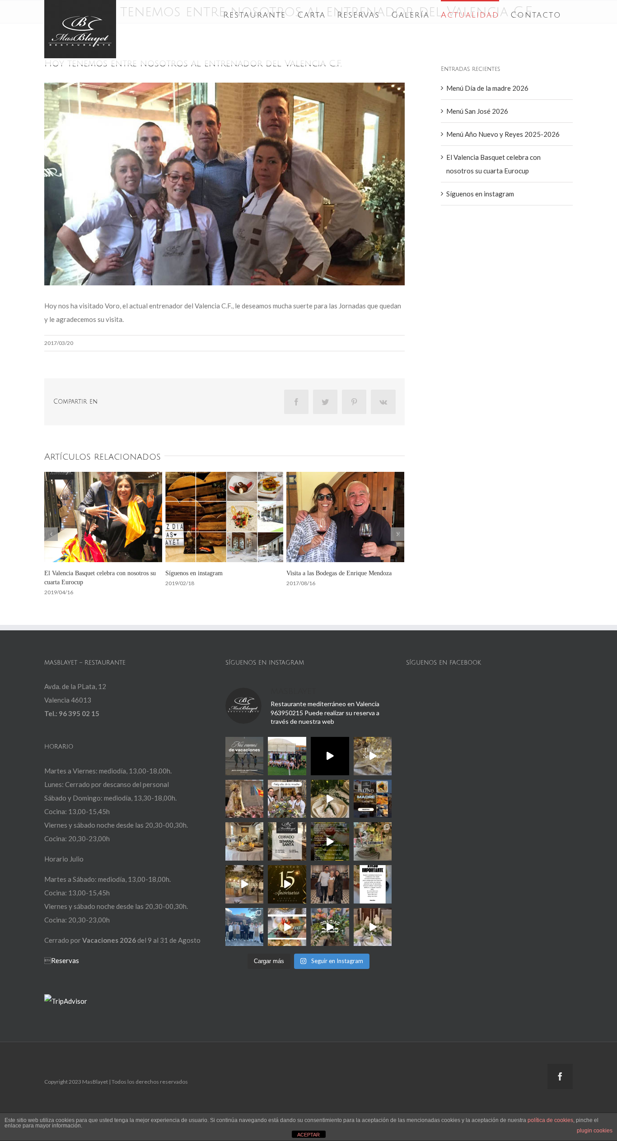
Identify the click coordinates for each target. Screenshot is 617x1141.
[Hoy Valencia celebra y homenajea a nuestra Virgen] (244, 799)
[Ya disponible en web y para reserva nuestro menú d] (330, 841)
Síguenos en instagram (480, 194)
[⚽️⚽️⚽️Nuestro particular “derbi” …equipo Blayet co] (287, 756)
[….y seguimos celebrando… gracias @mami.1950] (244, 841)
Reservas (65, 960)
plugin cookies (594, 1130)
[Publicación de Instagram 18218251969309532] (373, 884)
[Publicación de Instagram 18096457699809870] (330, 927)
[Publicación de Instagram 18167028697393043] (287, 884)
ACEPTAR (308, 1134)
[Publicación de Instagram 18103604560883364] (373, 841)
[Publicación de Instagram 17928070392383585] (244, 756)
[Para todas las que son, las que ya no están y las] (287, 799)
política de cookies (550, 1120)
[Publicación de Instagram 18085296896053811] (373, 799)
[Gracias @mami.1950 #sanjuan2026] (373, 756)
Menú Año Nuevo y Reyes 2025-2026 (503, 134)
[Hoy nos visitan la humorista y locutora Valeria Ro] (330, 884)
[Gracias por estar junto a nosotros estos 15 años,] (244, 884)
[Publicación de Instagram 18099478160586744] (330, 756)
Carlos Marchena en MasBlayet (325, 573)
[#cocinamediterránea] (287, 927)
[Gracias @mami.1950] (330, 799)
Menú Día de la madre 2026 (487, 88)
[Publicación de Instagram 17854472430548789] (373, 927)
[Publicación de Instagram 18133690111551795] (287, 841)
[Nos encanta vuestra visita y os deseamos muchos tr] (244, 927)
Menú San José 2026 (477, 111)
